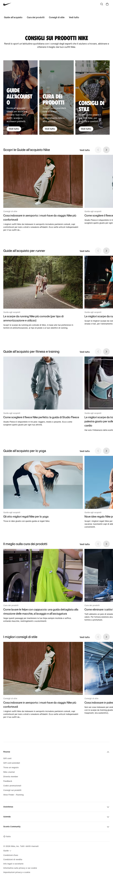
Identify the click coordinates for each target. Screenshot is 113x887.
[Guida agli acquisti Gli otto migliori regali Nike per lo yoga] (43, 489)
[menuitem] (7, 850)
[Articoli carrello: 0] (107, 4)
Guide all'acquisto (13, 17)
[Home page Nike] (7, 4)
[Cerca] (101, 4)
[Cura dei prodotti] (56, 97)
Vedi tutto (74, 17)
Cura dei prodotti (36, 17)
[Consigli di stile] (92, 97)
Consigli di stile (56, 17)
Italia (8, 836)
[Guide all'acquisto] (20, 97)
